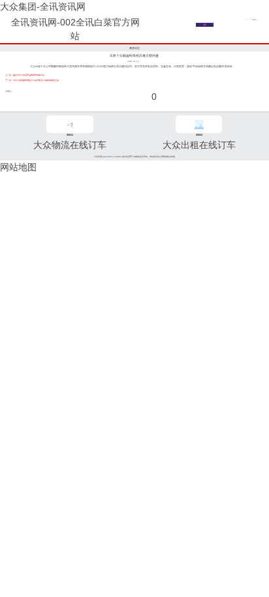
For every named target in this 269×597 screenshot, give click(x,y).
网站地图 (18, 167)
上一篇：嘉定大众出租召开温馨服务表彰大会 (24, 75)
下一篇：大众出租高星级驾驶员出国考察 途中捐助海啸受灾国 (32, 80)
